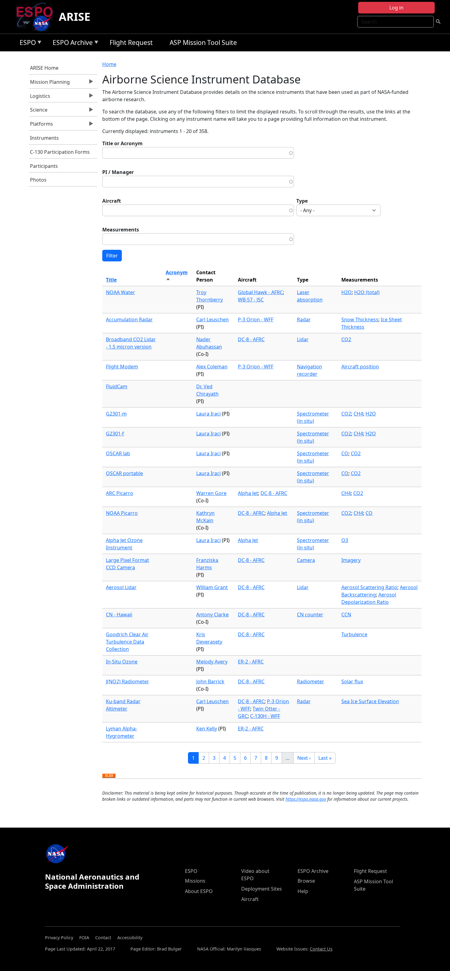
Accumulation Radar (129, 319)
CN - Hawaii (119, 614)
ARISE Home (44, 68)
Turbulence (354, 634)
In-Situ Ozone (121, 661)
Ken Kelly (206, 728)
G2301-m (116, 413)
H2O (346, 292)
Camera (306, 560)
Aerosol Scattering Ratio (369, 587)
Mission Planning (49, 83)
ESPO (26, 43)
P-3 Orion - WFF (255, 319)
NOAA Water (120, 292)
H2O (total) (367, 292)
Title (111, 279)
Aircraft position (360, 366)
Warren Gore (211, 493)
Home (109, 64)
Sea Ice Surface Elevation (370, 701)
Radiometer (310, 681)
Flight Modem (122, 366)
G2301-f (115, 433)
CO (344, 453)
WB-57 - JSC (251, 299)
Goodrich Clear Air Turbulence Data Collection (127, 641)
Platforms (41, 125)
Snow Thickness (359, 319)
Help (303, 891)
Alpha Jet (248, 493)
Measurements (120, 229)
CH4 (358, 413)
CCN (346, 614)
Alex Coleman (211, 366)
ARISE (74, 16)
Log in (396, 7)
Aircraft (111, 201)
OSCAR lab (118, 453)
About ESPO (199, 891)
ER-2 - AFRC (251, 661)
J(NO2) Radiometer (127, 681)
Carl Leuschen (212, 319)
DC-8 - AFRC (251, 339)
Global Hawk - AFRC (260, 292)
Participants (44, 166)
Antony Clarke (212, 614)
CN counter (310, 614)
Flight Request (131, 42)
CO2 (346, 339)
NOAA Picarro (122, 513)
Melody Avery (211, 661)
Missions (195, 880)
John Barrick (210, 681)
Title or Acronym (122, 143)
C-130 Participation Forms (60, 152)
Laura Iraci (208, 413)
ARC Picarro (119, 493)
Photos (38, 179)
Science (38, 111)
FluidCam (116, 386)
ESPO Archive (71, 43)
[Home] (37, 17)
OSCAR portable (124, 473)
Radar (304, 319)
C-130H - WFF (265, 716)
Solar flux (352, 681)
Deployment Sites (261, 888)
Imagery (351, 560)
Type (302, 201)
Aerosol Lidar (121, 587)
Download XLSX (108, 775)
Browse (306, 880)
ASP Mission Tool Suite (203, 42)
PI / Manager (118, 172)
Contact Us (321, 949)
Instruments (44, 138)
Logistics (40, 97)
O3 (344, 540)
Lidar (303, 339)
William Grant (212, 587)
